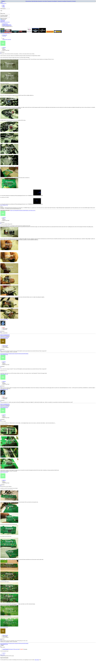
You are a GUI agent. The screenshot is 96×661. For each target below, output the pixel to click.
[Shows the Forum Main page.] (1, 2)
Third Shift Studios (35, 1)
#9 (0, 485)
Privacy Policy (2, 654)
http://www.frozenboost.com (5, 335)
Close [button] (40, 659)
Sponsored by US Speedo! (71, 1)
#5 (0, 367)
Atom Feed (9, 39)
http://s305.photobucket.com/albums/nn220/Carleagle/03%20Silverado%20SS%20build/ (14, 353)
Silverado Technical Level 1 (6, 24)
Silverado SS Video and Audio (14, 649)
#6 (0, 386)
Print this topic (4, 39)
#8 (0, 420)
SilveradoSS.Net (3, 3)
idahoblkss (4, 47)
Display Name (2, 13)
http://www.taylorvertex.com (5, 334)
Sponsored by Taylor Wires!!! (42, 1)
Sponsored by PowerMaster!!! (52, 1)
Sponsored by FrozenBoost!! (62, 1)
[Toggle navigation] (6, 3)
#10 (1, 639)
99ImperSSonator (5, 345)
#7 (0, 401)
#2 (0, 223)
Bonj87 (3, 327)
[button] (3, 6)
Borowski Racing (28, 1)
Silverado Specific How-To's (7, 25)
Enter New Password (3, 16)
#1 (0, 52)
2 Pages (2, 645)
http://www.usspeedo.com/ (4, 337)
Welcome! (3, 1)
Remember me (3, 19)
